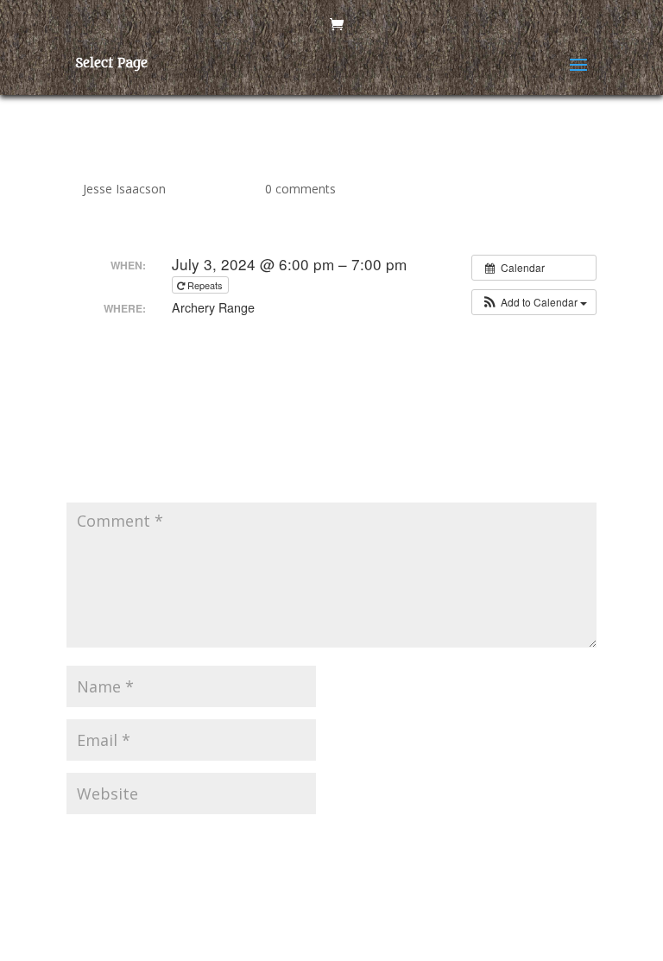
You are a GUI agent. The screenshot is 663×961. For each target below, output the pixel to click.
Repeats (205, 285)
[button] (534, 302)
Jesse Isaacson (124, 188)
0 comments (300, 188)
